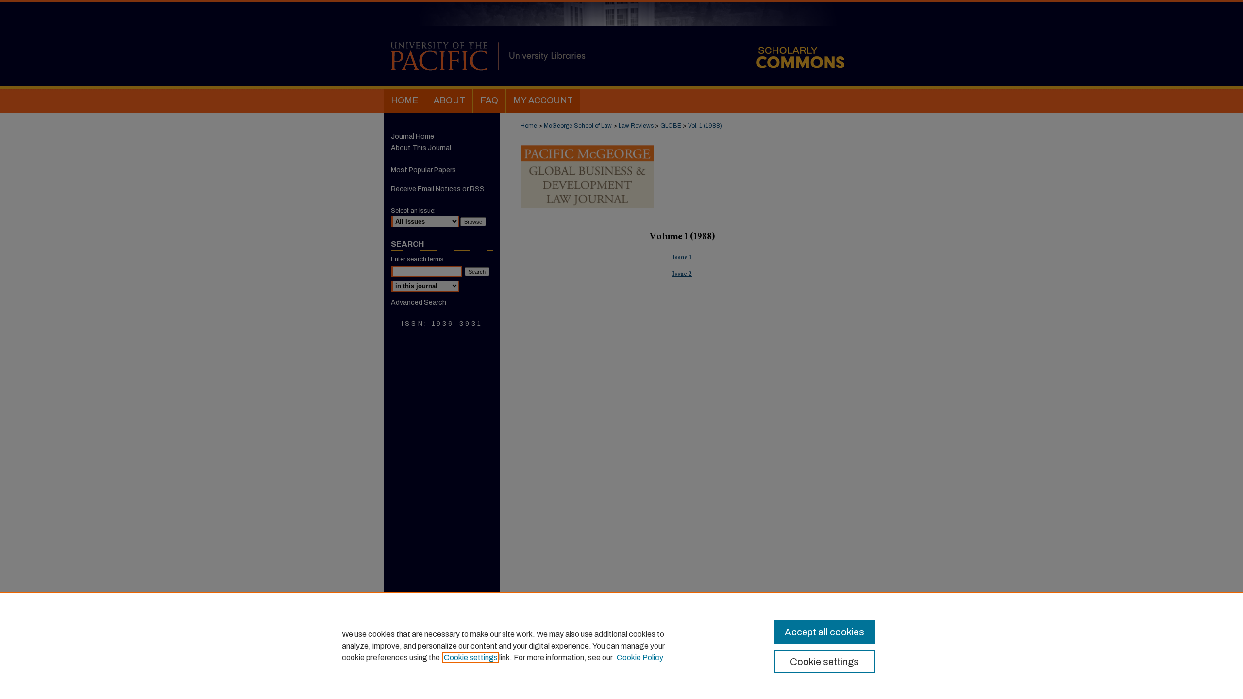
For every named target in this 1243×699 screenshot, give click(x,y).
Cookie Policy (640, 657)
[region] (621, 645)
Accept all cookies (824, 632)
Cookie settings (471, 657)
